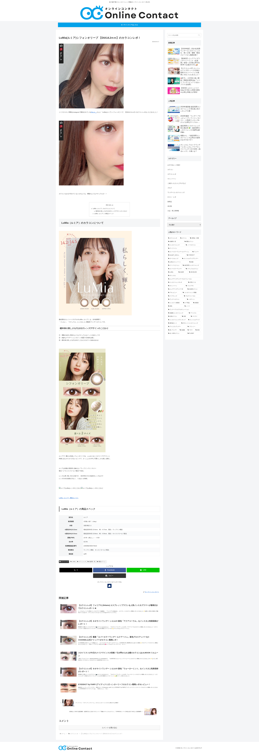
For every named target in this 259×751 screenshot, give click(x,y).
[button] (109, 575)
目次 (107, 205)
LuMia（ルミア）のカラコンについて (104, 208)
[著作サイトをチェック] (109, 586)
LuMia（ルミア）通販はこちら (68, 498)
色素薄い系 (92, 561)
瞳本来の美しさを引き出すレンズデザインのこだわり (111, 211)
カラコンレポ (64, 561)
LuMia (73, 561)
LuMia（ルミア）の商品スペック (104, 213)
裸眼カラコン (102, 561)
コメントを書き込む (109, 728)
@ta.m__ (94, 112)
